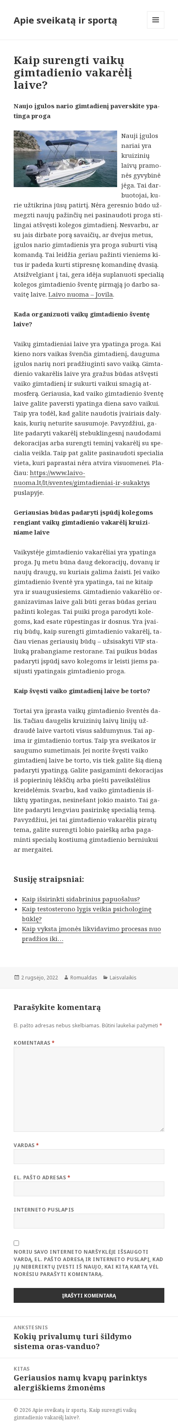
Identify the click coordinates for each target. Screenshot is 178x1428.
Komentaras (34, 1042)
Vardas (26, 1145)
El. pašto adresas (42, 1177)
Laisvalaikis (123, 977)
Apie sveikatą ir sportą (65, 20)
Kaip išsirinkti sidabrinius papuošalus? (81, 899)
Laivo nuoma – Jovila (80, 294)
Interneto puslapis (44, 1209)
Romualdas (83, 977)
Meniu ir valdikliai (155, 28)
